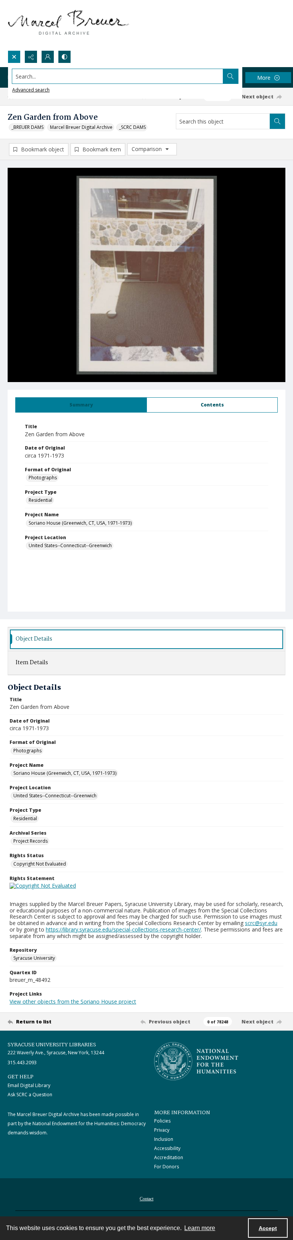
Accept (268, 1228)
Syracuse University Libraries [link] (52, 1045)
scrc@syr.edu (261, 923)
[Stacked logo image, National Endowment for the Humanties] (196, 1061)
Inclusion (163, 1139)
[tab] (81, 405)
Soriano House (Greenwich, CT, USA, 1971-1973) (80, 523)
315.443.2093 (22, 1062)
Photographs (43, 477)
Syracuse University (34, 958)
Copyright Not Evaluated (39, 864)
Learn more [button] (199, 1228)
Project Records (30, 841)
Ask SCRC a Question (30, 1094)
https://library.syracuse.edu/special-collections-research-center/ (123, 929)
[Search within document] (277, 121)
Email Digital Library (29, 1085)
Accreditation (168, 1157)
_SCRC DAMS (132, 127)
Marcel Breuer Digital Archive (81, 127)
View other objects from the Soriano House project (73, 1001)
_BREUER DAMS (27, 127)
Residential (40, 500)
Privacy (161, 1130)
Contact (146, 1198)
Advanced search (31, 90)
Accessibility (167, 1148)
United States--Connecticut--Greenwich (70, 545)
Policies (162, 1121)
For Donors (166, 1166)
